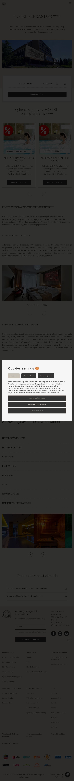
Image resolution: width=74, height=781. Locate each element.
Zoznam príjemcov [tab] (46, 376)
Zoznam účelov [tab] (29, 376)
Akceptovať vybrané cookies (37, 404)
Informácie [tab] (14, 376)
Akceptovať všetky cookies (37, 398)
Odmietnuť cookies (37, 410)
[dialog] (37, 390)
